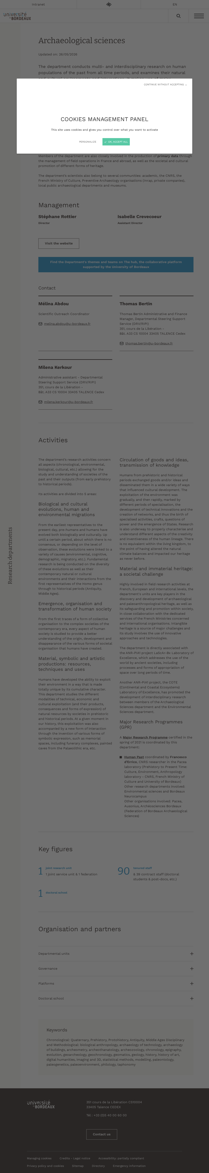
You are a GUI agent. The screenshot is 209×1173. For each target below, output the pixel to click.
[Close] (104, 586)
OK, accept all (117, 141)
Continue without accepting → (165, 84)
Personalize (87, 141)
